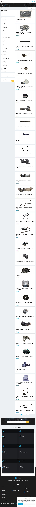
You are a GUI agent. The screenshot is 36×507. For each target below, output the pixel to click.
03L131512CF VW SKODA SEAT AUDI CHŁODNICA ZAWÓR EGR (25, 194)
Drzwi (3, 26)
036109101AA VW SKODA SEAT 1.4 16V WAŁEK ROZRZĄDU (24, 126)
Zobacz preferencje (32, 504)
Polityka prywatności (16, 503)
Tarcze (4, 55)
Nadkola (4, 31)
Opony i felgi (3, 38)
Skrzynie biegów (5, 48)
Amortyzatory (4, 62)
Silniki (3, 47)
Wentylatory (4, 51)
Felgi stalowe (4, 41)
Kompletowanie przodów (16, 490)
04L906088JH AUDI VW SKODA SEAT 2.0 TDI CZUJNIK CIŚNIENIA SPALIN (24, 383)
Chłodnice (4, 451)
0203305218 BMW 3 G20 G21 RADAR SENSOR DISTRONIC (24, 100)
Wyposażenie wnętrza (22, 467)
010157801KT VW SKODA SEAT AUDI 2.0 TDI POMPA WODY (24, 73)
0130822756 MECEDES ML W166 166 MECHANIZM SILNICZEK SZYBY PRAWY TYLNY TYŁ (25, 87)
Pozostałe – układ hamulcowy (7, 58)
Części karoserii (4, 19)
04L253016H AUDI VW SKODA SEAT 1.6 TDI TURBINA (23, 369)
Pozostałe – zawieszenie (6, 65)
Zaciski (20, 451)
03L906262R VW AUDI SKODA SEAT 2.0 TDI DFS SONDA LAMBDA (24, 208)
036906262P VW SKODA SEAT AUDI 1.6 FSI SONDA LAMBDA (25, 153)
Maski (3, 30)
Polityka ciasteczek (23, 505)
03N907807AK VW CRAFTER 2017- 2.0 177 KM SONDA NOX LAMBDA (24, 235)
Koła (3, 44)
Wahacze (4, 466)
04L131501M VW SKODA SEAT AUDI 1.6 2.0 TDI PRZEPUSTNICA (25, 356)
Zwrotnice (4, 61)
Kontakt (14, 491)
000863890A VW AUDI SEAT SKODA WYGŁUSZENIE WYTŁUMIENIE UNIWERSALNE (23, 19)
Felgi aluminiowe (22, 436)
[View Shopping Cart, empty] (32, 1)
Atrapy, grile (4, 20)
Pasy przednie (4, 33)
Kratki (3, 435)
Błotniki (4, 24)
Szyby (3, 34)
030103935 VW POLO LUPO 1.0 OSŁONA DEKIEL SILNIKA (24, 113)
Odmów (26, 504)
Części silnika (3, 45)
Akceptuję (20, 504)
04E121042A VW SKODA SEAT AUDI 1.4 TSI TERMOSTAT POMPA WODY (24, 275)
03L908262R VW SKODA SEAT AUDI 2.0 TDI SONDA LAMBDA (25, 221)
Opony (4, 40)
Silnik (6, 445)
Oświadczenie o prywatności (28, 505)
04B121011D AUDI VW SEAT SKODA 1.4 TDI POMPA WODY (24, 248)
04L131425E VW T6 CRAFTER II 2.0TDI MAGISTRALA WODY (24, 343)
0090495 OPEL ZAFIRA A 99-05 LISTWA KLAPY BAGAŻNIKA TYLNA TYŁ (25, 47)
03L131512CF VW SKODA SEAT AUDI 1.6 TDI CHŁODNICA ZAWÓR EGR (24, 181)
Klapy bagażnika (5, 27)
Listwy (4, 23)
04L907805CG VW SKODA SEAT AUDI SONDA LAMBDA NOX (25, 410)
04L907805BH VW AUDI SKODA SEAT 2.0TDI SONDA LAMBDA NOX (25, 397)
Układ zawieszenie (4, 494)
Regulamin (2, 504)
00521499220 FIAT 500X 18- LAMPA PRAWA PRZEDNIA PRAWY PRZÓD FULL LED (24, 33)
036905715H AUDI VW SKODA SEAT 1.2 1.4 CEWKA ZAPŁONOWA (23, 140)
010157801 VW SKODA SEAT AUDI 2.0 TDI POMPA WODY (24, 60)
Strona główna (2, 5)
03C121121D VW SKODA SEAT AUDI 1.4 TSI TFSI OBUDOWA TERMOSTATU (24, 167)
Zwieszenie (7, 460)
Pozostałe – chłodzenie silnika (7, 52)
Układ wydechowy (4, 68)
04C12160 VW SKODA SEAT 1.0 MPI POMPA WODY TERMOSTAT (25, 261)
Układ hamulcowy (4, 54)
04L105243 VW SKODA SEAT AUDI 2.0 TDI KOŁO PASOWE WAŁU (24, 303)
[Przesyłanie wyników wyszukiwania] (12, 81)
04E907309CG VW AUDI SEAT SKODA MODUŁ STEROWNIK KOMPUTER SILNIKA (24, 289)
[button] (34, 498)
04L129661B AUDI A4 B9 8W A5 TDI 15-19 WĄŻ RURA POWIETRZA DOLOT (23, 330)
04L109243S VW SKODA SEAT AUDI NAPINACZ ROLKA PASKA (25, 316)
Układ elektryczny (4, 69)
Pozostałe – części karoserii (6, 37)
